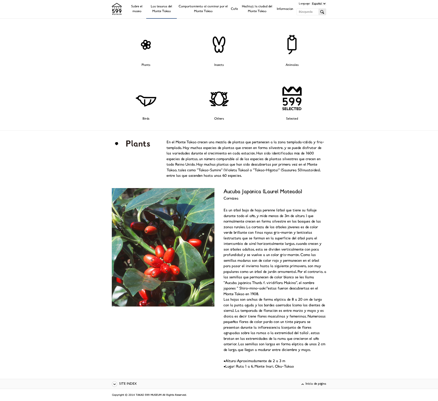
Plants (146, 65)
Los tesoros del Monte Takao (161, 9)
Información (285, 9)
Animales (292, 65)
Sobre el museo (137, 9)
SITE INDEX (128, 384)
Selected (292, 118)
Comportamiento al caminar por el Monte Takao (203, 9)
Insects (219, 65)
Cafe (234, 9)
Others (219, 118)
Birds (146, 118)
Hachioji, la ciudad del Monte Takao (257, 9)
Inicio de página (315, 384)
